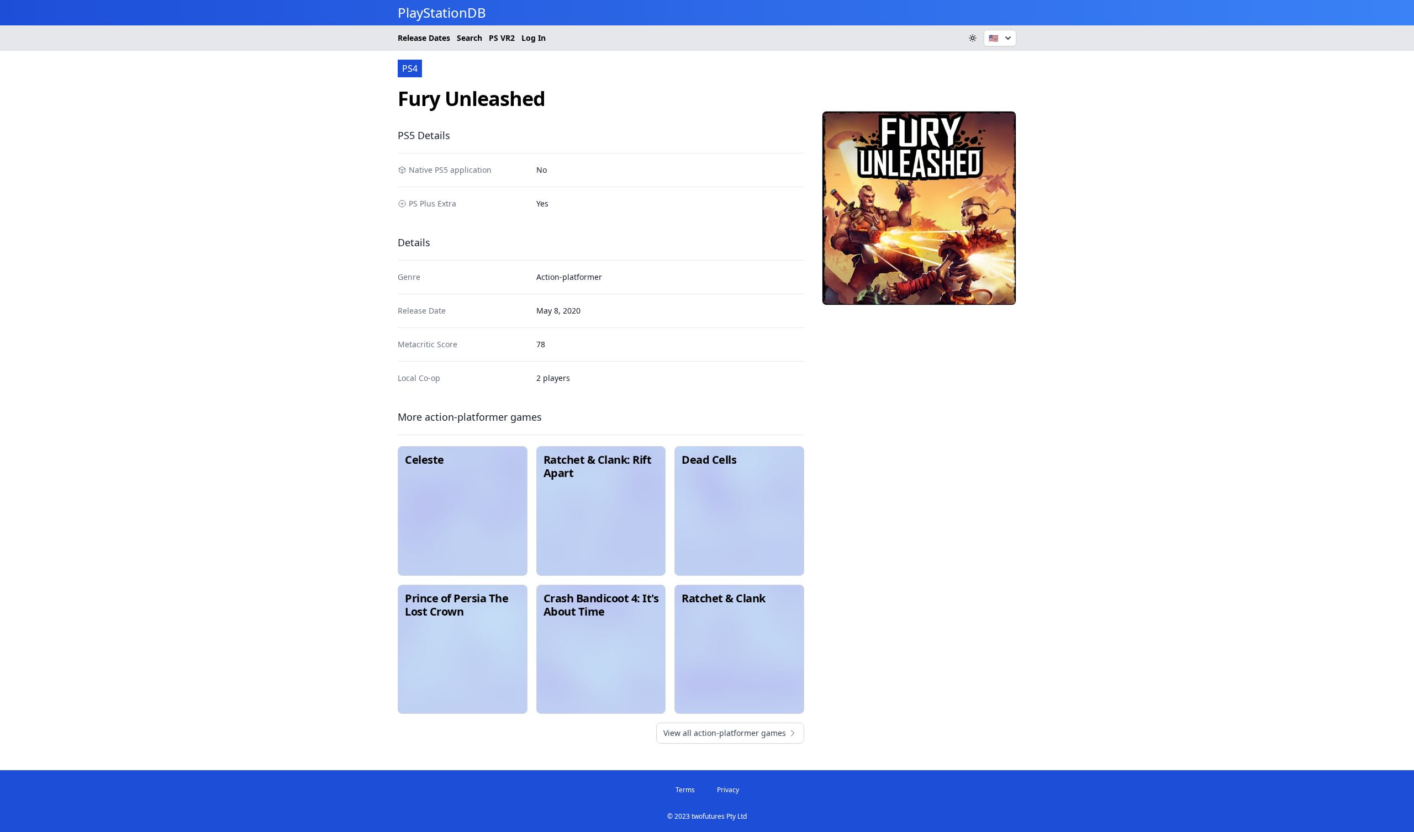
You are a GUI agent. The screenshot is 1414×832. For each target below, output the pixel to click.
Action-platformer (569, 277)
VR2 (502, 38)
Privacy (728, 789)
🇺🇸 (993, 38)
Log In (533, 38)
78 (540, 344)
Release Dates (424, 38)
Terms (685, 789)
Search (469, 38)
